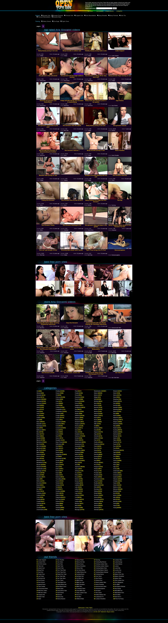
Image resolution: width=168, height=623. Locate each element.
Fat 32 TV (79, 594)
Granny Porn (99, 580)
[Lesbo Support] (119, 49)
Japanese (77, 466)
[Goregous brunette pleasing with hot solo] (96, 174)
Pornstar (96, 462)
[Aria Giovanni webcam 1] (72, 149)
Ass (37, 415)
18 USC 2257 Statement (99, 611)
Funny (76, 403)
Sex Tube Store (61, 578)
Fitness (58, 505)
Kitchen (77, 479)
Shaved (96, 505)
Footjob (77, 393)
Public (95, 477)
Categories (119, 11)
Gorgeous (77, 423)
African (38, 397)
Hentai (76, 438)
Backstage (39, 425)
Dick (57, 446)
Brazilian (39, 477)
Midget (96, 397)
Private (96, 470)
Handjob (77, 434)
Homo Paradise (100, 584)
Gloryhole (77, 421)
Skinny (115, 395)
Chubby (58, 391)
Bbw (38, 432)
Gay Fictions (99, 578)
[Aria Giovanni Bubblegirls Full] (72, 224)
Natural (96, 413)
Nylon (95, 421)
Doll (57, 456)
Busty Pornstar (114, 15)
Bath (38, 428)
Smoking (115, 401)
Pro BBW (117, 584)
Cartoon (39, 495)
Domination (59, 458)
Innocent (77, 456)
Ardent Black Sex (61, 584)
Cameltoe (39, 493)
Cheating (39, 507)
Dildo (57, 448)
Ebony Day (60, 596)
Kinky (76, 475)
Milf (95, 399)
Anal (38, 405)
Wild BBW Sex (118, 590)
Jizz (76, 473)
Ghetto (76, 413)
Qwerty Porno (41, 584)
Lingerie (77, 499)
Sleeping (115, 399)
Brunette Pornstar (58, 15)
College (58, 407)
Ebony (57, 464)
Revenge (96, 489)
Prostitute (96, 475)
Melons (96, 395)
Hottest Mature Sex (101, 594)
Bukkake (39, 487)
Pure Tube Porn (61, 572)
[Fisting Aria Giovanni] (48, 199)
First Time (58, 499)
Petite (95, 452)
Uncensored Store (43, 588)
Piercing (96, 454)
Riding (96, 491)
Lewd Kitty (117, 568)
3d (37, 391)
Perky (95, 450)
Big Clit (38, 444)
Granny (77, 425)
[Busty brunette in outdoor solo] (72, 49)
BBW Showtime (81, 584)
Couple (58, 417)
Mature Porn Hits (119, 574)
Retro (95, 487)
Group (76, 428)
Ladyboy (77, 485)
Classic (58, 393)
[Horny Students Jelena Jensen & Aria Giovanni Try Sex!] (119, 224)
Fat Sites (79, 596)
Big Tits (38, 450)
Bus (38, 489)
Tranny (115, 460)
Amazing (39, 401)
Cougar (58, 415)
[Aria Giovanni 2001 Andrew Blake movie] (72, 346)
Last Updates (99, 11)
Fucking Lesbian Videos (102, 566)
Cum (57, 425)
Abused (39, 393)
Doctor (57, 452)
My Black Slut (80, 576)
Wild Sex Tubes (42, 592)
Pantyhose (97, 444)
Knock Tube (60, 568)
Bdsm (38, 434)
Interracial (77, 460)
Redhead (96, 485)
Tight (114, 452)
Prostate (96, 473)
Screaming (97, 499)
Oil (94, 425)
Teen (114, 446)
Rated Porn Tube (61, 574)
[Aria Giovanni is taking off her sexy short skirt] (96, 74)
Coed (57, 405)
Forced (77, 395)
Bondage (39, 470)
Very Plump (118, 588)
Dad (57, 436)
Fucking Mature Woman (102, 572)
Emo (57, 466)
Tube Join (40, 566)
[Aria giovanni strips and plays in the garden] (96, 224)
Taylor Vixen (65, 21)
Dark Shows (60, 592)
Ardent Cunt (41, 568)
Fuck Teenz (99, 576)
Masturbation (97, 391)
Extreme (58, 477)
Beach (38, 436)
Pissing (96, 456)
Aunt (38, 419)
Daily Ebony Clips (62, 590)
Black (38, 458)
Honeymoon (78, 444)
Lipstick (77, 501)
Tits (114, 456)
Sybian (115, 438)
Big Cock (39, 446)
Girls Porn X (118, 596)
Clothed (58, 399)
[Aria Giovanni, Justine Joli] (72, 371)
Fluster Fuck (41, 574)
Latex (76, 487)
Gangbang (77, 407)
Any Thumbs (60, 560)
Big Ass (38, 440)
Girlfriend (77, 415)
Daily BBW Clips (81, 590)
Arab (38, 411)
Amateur (39, 399)
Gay (76, 409)
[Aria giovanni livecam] (119, 124)
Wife (114, 497)
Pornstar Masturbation (44, 17)
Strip (114, 425)
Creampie (58, 421)
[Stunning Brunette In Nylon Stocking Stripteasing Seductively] (48, 321)
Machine (77, 503)
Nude (95, 417)
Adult (39, 598)
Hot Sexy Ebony (81, 570)
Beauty (38, 438)
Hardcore (77, 436)
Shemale (96, 509)
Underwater (116, 470)
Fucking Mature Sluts (101, 568)
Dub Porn (40, 572)
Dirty (57, 450)
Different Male (80, 598)
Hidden (77, 440)
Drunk (57, 462)
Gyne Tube (60, 566)
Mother (96, 409)
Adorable (39, 395)
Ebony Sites (80, 568)
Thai (114, 448)
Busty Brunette (103, 15)
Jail (76, 464)
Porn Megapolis (119, 582)
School (96, 497)
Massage (77, 509)
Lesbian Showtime (100, 598)
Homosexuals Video (101, 586)
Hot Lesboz (99, 592)
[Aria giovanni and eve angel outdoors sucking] (72, 74)
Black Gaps (60, 588)
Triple (114, 462)
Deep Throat (59, 442)
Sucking (115, 430)
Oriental (96, 436)
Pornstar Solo (69, 15)
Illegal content (110, 611)
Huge (76, 448)
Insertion (77, 458)
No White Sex (80, 578)
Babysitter (39, 423)
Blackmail (39, 460)
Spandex (115, 407)
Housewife (77, 446)
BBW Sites (79, 586)
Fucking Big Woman (101, 562)
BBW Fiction (80, 580)
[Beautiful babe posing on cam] (48, 174)
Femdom (58, 491)
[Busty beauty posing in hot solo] (48, 49)
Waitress (115, 487)
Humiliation (78, 450)
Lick (76, 497)
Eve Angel (56, 21)
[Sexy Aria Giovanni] (72, 321)
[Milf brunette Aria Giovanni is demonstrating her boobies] (48, 149)
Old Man (96, 428)
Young (115, 507)
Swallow (115, 432)
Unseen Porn (41, 562)
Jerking (77, 470)
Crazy (57, 419)
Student (115, 428)
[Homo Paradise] (119, 149)
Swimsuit (115, 434)
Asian (38, 413)
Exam (57, 473)
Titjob (114, 454)
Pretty (95, 468)
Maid (76, 505)
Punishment (97, 479)
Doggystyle (59, 454)
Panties (96, 442)
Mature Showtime (119, 576)
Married (77, 507)
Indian (76, 454)
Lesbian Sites (118, 560)
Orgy (95, 434)
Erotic (57, 468)
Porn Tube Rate (61, 570)
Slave (114, 397)
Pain (95, 440)
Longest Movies (109, 11)
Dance (57, 438)
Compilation (59, 411)
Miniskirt (96, 401)
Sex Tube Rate (61, 576)
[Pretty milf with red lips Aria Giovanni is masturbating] (72, 99)
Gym (76, 430)
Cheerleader (40, 509)
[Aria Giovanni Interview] (119, 174)
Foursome (77, 397)
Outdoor (96, 438)
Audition (39, 417)
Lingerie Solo (79, 15)
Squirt (114, 415)
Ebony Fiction (80, 560)
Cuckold (58, 423)
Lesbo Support (42, 560)
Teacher (115, 442)
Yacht (114, 503)
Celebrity (39, 503)
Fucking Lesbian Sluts (101, 564)
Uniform (115, 473)
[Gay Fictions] (119, 99)
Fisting (57, 503)
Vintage (115, 481)
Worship (115, 501)
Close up (58, 397)
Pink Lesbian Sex (119, 580)
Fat (56, 487)
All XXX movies (42, 564)
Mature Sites (118, 578)
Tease (114, 444)
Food (76, 391)
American (39, 403)
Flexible (58, 509)
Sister (114, 393)
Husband (77, 452)
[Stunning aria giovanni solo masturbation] (48, 99)
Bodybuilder (40, 468)
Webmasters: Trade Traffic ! (85, 607)
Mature (96, 393)
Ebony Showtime (81, 566)
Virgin (114, 483)
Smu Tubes (60, 580)
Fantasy (58, 485)
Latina (76, 489)
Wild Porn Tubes (42, 590)
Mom (95, 403)
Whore (115, 495)
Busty (38, 491)
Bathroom (39, 430)
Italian (76, 462)
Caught (38, 501)
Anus (38, 409)
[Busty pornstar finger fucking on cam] (119, 74)
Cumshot (58, 428)
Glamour (77, 417)
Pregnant (96, 466)
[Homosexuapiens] (119, 248)
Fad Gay (98, 560)
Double (58, 460)
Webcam (115, 489)
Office (95, 423)
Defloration (59, 444)
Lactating (77, 483)
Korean (77, 481)
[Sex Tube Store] (119, 371)
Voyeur (115, 485)
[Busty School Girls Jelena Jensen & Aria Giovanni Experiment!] (48, 346)
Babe (38, 421)
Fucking (77, 401)
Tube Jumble (41, 586)
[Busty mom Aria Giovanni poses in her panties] (96, 99)
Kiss (76, 477)
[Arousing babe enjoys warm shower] (72, 248)
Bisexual (39, 454)
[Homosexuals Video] (119, 321)
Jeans (76, 468)
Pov (95, 464)
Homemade (78, 442)
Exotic (57, 475)
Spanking (115, 409)
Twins (114, 464)
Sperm (115, 411)
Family (57, 483)
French (77, 399)
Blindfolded (40, 462)
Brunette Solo (46, 15)
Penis (95, 448)
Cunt (57, 430)
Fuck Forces (41, 580)
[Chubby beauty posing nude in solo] (96, 49)
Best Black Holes (61, 586)
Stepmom (115, 417)
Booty (38, 475)
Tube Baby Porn (61, 582)
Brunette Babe (57, 17)
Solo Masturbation (91, 15)
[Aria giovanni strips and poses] (48, 74)
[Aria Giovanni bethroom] (119, 346)
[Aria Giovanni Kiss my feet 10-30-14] (72, 199)
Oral (95, 430)
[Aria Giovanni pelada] (48, 371)
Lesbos (117, 566)
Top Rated (90, 11)
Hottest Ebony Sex (81, 572)
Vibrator (115, 479)
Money (96, 405)
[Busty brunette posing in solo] (96, 149)
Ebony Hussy (80, 564)
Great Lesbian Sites (101, 582)
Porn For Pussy (120, 598)
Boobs (38, 473)
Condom (58, 413)
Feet (57, 489)
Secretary (96, 501)
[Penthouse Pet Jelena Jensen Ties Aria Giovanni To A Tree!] (96, 371)
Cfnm (38, 505)
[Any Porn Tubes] (55, 14)
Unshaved (116, 475)
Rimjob (96, 493)
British (38, 481)
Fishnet (58, 501)
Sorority (115, 405)
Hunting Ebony (80, 574)
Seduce (96, 503)
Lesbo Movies (118, 564)
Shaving (96, 507)
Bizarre (38, 456)
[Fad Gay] (119, 199)
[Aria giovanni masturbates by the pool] (48, 124)
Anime (38, 407)
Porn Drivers (41, 582)
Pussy (95, 481)
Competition (59, 409)
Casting (39, 499)
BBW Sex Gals (80, 582)
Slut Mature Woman (120, 586)
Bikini (38, 452)
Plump (95, 458)
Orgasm (96, 432)
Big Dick (39, 448)
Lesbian (77, 495)
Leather (77, 491)
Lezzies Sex (118, 570)
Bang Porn (41, 570)
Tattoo (114, 440)
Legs (76, 493)
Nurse (95, 419)
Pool (95, 460)
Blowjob (39, 466)
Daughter (58, 440)
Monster (96, 407)
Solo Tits (123, 15)
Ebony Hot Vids (81, 562)
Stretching (116, 423)
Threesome (116, 450)
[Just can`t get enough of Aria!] (48, 248)
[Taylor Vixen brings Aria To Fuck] (96, 248)
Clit (56, 395)
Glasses (77, 419)
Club (57, 401)
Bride (38, 479)
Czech (57, 434)
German (77, 411)
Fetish (57, 493)
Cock (57, 403)
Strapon (115, 421)
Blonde (38, 464)
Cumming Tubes (81, 588)
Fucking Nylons (100, 574)
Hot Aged (98, 590)
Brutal (38, 485)
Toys (114, 458)
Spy (114, 413)
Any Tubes (60, 562)
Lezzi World (118, 572)
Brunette (39, 483)
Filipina (58, 495)
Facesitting (58, 479)
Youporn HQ (41, 594)
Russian (96, 495)
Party (95, 446)
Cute (57, 432)
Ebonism (59, 594)
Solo (114, 403)
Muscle (96, 411)
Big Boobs (39, 442)
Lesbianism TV (100, 596)
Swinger (115, 436)
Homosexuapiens (100, 588)
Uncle (114, 468)
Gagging (77, 405)
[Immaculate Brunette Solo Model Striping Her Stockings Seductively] (96, 321)
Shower (115, 391)
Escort (57, 470)
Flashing (58, 507)
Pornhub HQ (41, 578)
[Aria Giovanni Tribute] (48, 224)
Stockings (115, 419)
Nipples (96, 415)
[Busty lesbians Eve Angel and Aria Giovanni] (96, 199)
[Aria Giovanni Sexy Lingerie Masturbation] (96, 346)
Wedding (115, 491)
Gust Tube (60, 564)
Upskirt (115, 477)
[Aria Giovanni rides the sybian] (72, 124)
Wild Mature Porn (119, 592)
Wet (114, 493)
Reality (96, 483)
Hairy (76, 432)
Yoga (114, 505)
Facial (57, 481)
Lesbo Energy (118, 562)
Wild (114, 499)
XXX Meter (117, 594)
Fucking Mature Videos (102, 570)
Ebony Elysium (61, 598)
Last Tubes (41, 576)
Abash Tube (41, 596)
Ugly (114, 466)
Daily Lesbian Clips (82, 592)
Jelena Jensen (47, 21)
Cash (38, 497)
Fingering (58, 497)
